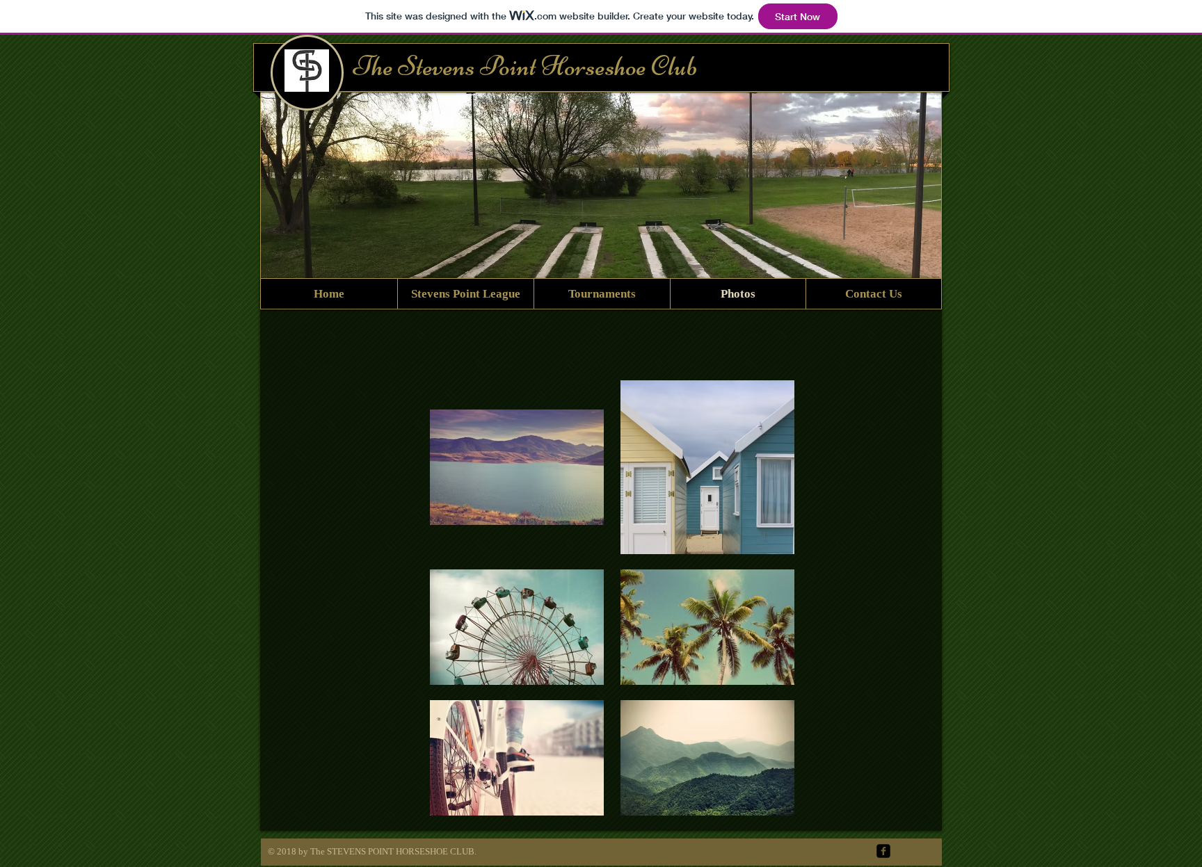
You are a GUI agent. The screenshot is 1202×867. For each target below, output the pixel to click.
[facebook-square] (883, 851)
